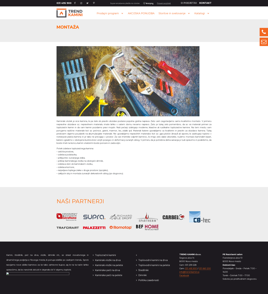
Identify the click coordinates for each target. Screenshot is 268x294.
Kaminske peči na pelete (108, 275)
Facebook (184, 275)
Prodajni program (108, 13)
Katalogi (199, 13)
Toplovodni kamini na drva (153, 260)
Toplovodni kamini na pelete (154, 265)
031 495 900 (64, 3)
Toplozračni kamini (105, 255)
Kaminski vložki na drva (108, 260)
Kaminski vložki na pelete (109, 265)
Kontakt (205, 3)
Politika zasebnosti (148, 280)
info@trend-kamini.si (189, 272)
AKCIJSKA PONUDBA (141, 13)
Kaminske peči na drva (107, 270)
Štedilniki (143, 270)
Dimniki (142, 275)
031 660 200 (205, 268)
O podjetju (189, 3)
